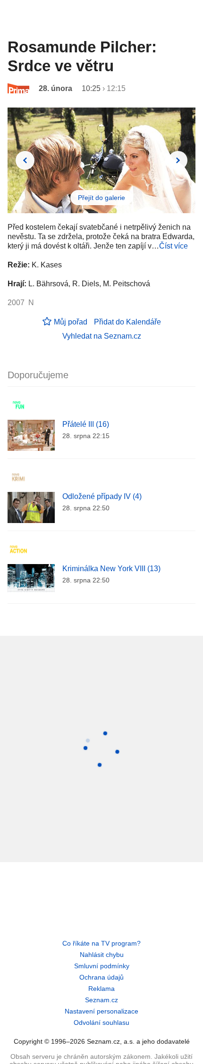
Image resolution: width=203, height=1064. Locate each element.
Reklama (101, 988)
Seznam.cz (101, 1000)
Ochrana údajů (101, 977)
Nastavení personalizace (101, 1011)
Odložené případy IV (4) (102, 496)
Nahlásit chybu (102, 954)
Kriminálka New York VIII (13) (111, 569)
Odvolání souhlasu (101, 1022)
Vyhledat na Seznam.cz (101, 336)
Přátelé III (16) (85, 424)
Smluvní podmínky (101, 966)
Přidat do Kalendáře (127, 322)
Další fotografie (178, 160)
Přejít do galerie (101, 197)
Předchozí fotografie (25, 160)
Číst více (173, 246)
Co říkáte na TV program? (101, 943)
